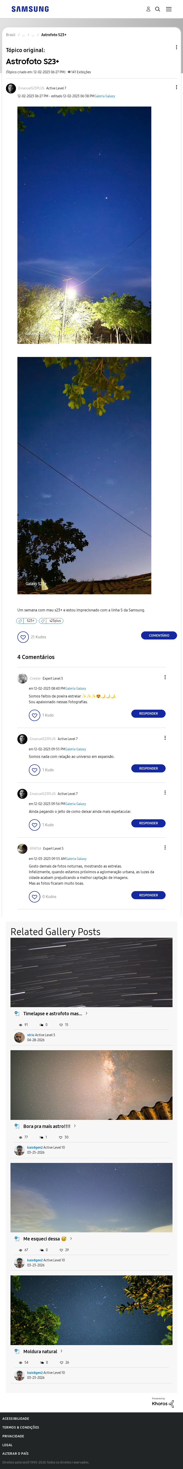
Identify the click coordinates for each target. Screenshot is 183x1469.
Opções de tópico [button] (168, 47)
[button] (168, 87)
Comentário (159, 636)
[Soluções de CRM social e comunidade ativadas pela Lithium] (163, 1402)
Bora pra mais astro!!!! (47, 1126)
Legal (7, 1445)
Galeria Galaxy (104, 96)
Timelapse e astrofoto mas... (52, 1013)
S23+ (30, 621)
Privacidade (13, 1436)
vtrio (30, 1035)
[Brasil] (30, 8)
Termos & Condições (20, 1427)
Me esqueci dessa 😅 (45, 1239)
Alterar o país (15, 1454)
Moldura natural (40, 1351)
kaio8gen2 (35, 1148)
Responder (148, 714)
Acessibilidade (15, 1419)
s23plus (55, 621)
